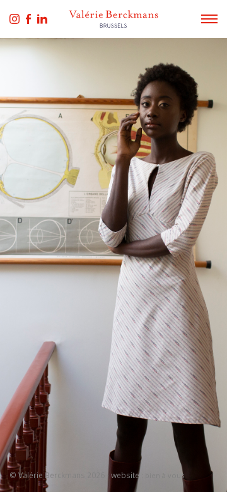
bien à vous (164, 475)
